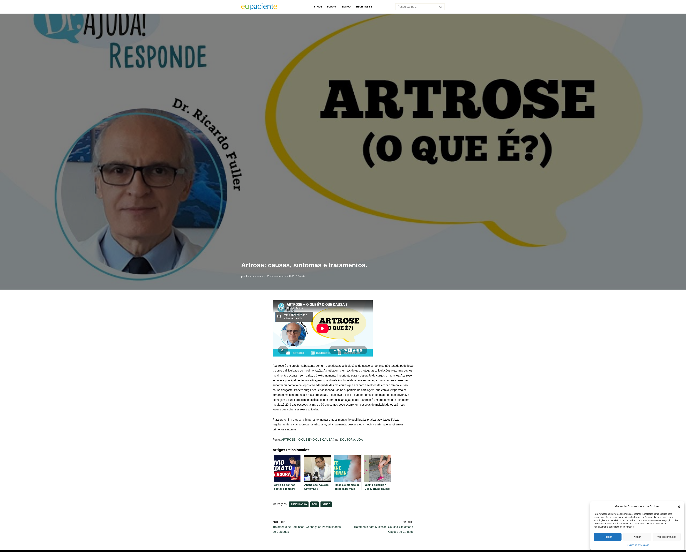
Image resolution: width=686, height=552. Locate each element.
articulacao (299, 504)
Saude (301, 276)
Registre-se (364, 6)
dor (314, 504)
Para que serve (254, 276)
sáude (326, 504)
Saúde (318, 6)
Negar (637, 536)
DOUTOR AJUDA (351, 439)
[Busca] (441, 6)
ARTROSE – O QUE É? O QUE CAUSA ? (308, 439)
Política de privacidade (638, 545)
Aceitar (608, 536)
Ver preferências (666, 536)
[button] (679, 506)
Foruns (332, 6)
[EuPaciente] (259, 6)
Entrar (346, 6)
